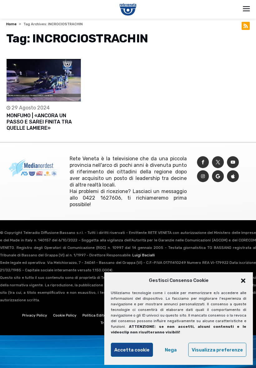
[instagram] (203, 176)
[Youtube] (233, 162)
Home (11, 24)
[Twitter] (218, 162)
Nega (171, 350)
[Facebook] (203, 162)
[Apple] (233, 176)
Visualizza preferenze (217, 350)
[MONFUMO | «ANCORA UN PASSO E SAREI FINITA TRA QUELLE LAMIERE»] (44, 80)
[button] (243, 281)
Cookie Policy (64, 315)
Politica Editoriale (98, 315)
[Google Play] (218, 176)
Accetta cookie (132, 350)
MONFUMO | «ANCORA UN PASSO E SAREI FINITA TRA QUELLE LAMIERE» (39, 122)
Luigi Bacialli (143, 255)
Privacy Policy (34, 315)
